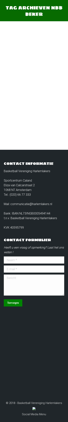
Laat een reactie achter (23, 113)
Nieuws (13, 104)
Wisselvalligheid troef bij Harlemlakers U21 (34, 89)
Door (30, 104)
